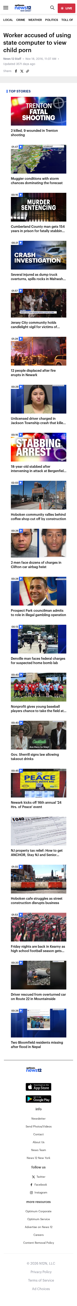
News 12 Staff (12, 59)
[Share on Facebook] (16, 71)
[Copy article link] (27, 71)
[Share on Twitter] (21, 71)
